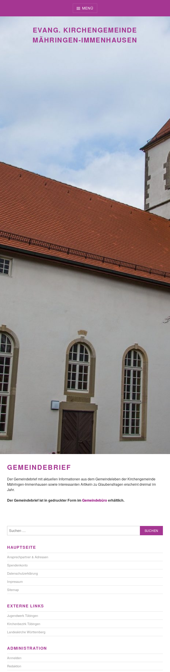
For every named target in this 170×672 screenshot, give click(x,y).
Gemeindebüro (94, 500)
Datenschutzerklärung (22, 573)
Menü (87, 8)
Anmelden (14, 657)
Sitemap (13, 589)
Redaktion (14, 666)
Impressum (15, 581)
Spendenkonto (17, 565)
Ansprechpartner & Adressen (27, 557)
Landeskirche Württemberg (26, 632)
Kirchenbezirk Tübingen (23, 623)
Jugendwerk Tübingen (22, 615)
